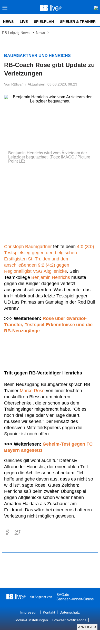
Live (24, 22)
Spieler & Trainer (78, 22)
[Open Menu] (5, 9)
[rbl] (16, 597)
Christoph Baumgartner (28, 246)
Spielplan (44, 22)
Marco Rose (32, 390)
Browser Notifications (69, 620)
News (8, 22)
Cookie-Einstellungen (31, 620)
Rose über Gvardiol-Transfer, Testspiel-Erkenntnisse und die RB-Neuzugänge (48, 324)
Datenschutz (69, 612)
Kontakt (49, 612)
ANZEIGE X (87, 627)
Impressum (29, 612)
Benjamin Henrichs (50, 277)
